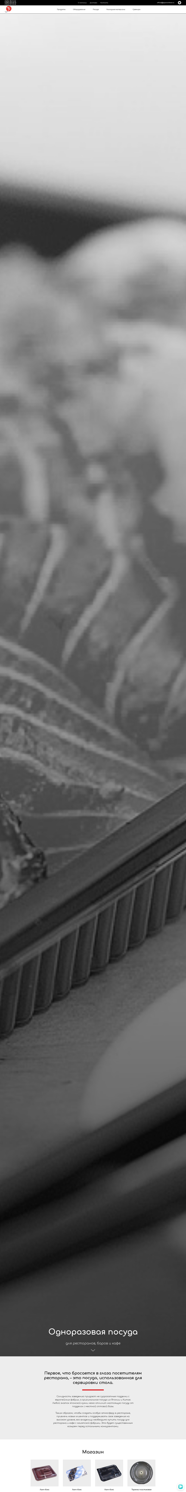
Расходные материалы (115, 9)
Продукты (61, 9)
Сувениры (136, 9)
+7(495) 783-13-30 (10, 1)
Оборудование (79, 9)
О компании (82, 3)
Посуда (96, 9)
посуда (89, 1378)
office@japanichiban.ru (165, 2)
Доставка (93, 3)
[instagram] (179, 2)
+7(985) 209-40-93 (10, 2)
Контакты (104, 3)
